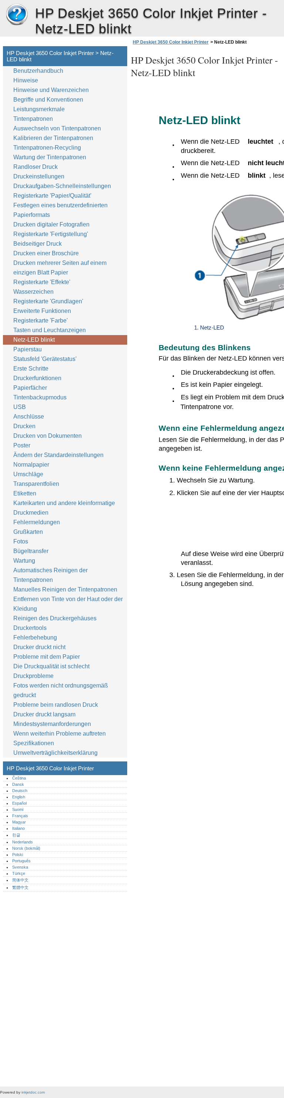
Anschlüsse (28, 416)
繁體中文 (20, 887)
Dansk (18, 784)
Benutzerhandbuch (38, 71)
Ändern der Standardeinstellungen (58, 455)
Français (20, 816)
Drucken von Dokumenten (47, 436)
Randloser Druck (35, 167)
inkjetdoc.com (33, 1092)
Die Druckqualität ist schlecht (51, 666)
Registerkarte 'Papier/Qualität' (52, 195)
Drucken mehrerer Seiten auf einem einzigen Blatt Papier (59, 268)
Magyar (19, 822)
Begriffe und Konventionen (48, 99)
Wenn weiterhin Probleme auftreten (59, 733)
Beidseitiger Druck (37, 244)
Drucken (24, 426)
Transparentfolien (36, 484)
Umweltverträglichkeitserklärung (55, 753)
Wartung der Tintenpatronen (49, 157)
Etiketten (24, 493)
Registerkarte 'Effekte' (41, 282)
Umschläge (28, 474)
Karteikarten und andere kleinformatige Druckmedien (64, 508)
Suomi (17, 809)
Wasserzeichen (33, 292)
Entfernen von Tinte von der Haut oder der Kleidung (68, 604)
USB (19, 407)
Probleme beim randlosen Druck (55, 705)
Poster (21, 445)
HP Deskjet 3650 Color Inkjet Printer (17, 15)
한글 (16, 835)
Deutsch (19, 790)
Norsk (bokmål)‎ (26, 848)
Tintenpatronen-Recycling (47, 147)
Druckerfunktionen (37, 378)
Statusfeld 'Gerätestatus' (45, 359)
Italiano (18, 828)
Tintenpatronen (33, 119)
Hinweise (25, 80)
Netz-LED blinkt (34, 340)
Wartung (24, 560)
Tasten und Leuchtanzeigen (49, 330)
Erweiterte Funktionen (42, 311)
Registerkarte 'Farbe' (40, 320)
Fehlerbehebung (35, 637)
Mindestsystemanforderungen (52, 724)
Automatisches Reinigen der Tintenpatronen (50, 575)
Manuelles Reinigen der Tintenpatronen (65, 589)
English (18, 797)
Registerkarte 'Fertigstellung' (50, 234)
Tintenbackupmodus (40, 397)
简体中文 (20, 880)
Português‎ (21, 861)
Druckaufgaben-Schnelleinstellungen (62, 186)
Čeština (19, 778)
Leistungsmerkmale (39, 109)
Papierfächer (30, 388)
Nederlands (22, 842)
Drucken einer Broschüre (46, 253)
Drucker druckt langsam (44, 714)
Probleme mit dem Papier (46, 657)
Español (19, 803)
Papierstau (27, 349)
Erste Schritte (30, 368)
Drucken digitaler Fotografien (51, 224)
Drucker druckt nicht (39, 647)
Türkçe (18, 873)
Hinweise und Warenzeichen (51, 90)
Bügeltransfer (30, 551)
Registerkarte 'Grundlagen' (48, 301)
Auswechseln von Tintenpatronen (57, 128)
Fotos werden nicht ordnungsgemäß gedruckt (60, 690)
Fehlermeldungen (36, 522)
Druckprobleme (33, 676)
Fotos (20, 541)
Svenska (20, 867)
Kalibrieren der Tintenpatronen (53, 138)
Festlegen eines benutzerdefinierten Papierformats (60, 210)
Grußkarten (28, 532)
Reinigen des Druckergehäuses (55, 618)
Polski (17, 854)
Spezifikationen (33, 743)
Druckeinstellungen (38, 176)
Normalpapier (31, 464)
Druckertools (30, 628)
